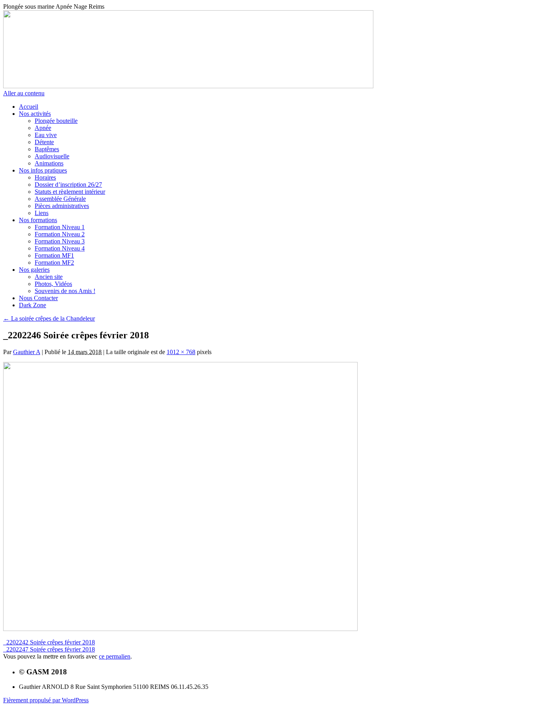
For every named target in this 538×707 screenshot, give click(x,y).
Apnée (43, 127)
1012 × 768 (181, 352)
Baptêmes (47, 149)
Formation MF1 (54, 255)
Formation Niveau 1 (60, 227)
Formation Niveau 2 (60, 234)
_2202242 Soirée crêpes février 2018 (49, 642)
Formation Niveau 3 (60, 241)
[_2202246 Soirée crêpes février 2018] (180, 628)
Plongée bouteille (56, 120)
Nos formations (38, 220)
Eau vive (46, 135)
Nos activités (35, 113)
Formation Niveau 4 (60, 248)
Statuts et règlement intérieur (70, 191)
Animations (49, 163)
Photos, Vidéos (53, 283)
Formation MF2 (54, 262)
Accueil (28, 106)
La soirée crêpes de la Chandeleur (49, 318)
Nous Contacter (38, 298)
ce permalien (114, 656)
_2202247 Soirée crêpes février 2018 (49, 649)
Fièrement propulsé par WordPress (46, 700)
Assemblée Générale (60, 198)
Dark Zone (32, 305)
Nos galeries (34, 269)
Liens (41, 213)
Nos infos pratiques (43, 170)
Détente (44, 142)
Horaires (45, 177)
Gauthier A (26, 352)
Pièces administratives (62, 205)
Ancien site (49, 276)
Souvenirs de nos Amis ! (65, 291)
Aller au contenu (24, 93)
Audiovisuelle (52, 156)
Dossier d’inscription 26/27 (68, 184)
